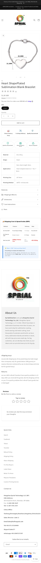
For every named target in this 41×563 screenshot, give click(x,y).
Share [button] (5, 209)
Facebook (7, 439)
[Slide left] (16, 77)
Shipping (3, 98)
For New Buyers (8, 465)
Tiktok (6, 443)
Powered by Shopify (25, 559)
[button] (2, 20)
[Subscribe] (35, 544)
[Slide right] (25, 77)
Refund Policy (8, 452)
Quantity (3, 112)
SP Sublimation (18, 559)
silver (5, 108)
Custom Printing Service (11, 482)
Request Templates (10, 477)
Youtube (6, 448)
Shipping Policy (8, 456)
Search (6, 435)
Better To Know (8, 473)
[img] (7, 91)
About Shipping (8, 460)
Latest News (7, 469)
